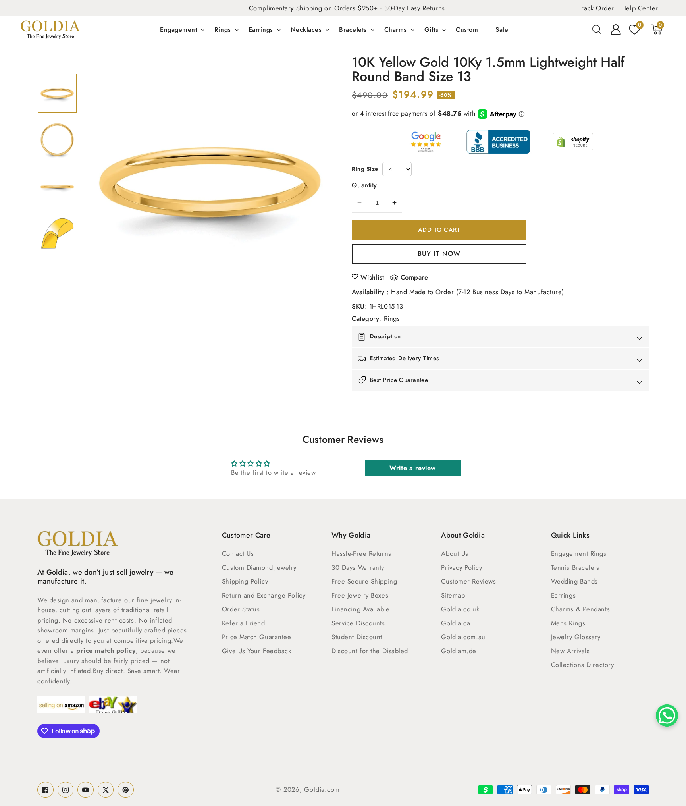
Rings (222, 29)
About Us (454, 553)
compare (414, 277)
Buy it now (439, 253)
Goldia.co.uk (460, 609)
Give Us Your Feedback (256, 651)
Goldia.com (322, 789)
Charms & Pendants (580, 609)
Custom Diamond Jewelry (259, 567)
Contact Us (238, 553)
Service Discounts (358, 623)
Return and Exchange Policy (263, 595)
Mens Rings (568, 623)
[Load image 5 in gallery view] (57, 93)
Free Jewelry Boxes (359, 595)
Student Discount (356, 637)
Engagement (178, 29)
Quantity (364, 185)
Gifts (431, 29)
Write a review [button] (412, 467)
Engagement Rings (579, 553)
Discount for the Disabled (369, 651)
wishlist (372, 277)
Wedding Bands (574, 581)
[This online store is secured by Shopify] (573, 142)
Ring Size (365, 169)
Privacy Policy (461, 567)
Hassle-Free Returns (361, 553)
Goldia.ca (455, 623)
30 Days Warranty (357, 567)
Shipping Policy (245, 581)
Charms (395, 29)
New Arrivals (570, 651)
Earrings (261, 29)
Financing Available (360, 609)
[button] (597, 29)
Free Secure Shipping (364, 581)
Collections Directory (582, 664)
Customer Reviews (468, 581)
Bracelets (353, 29)
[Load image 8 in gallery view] (57, 233)
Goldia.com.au (463, 637)
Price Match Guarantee (256, 637)
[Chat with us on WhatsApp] (667, 715)
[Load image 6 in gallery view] (57, 139)
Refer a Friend (243, 623)
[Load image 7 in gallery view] (57, 186)
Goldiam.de (458, 651)
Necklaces (306, 29)
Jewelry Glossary (576, 637)
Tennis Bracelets (575, 567)
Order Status (241, 609)
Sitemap (453, 595)
